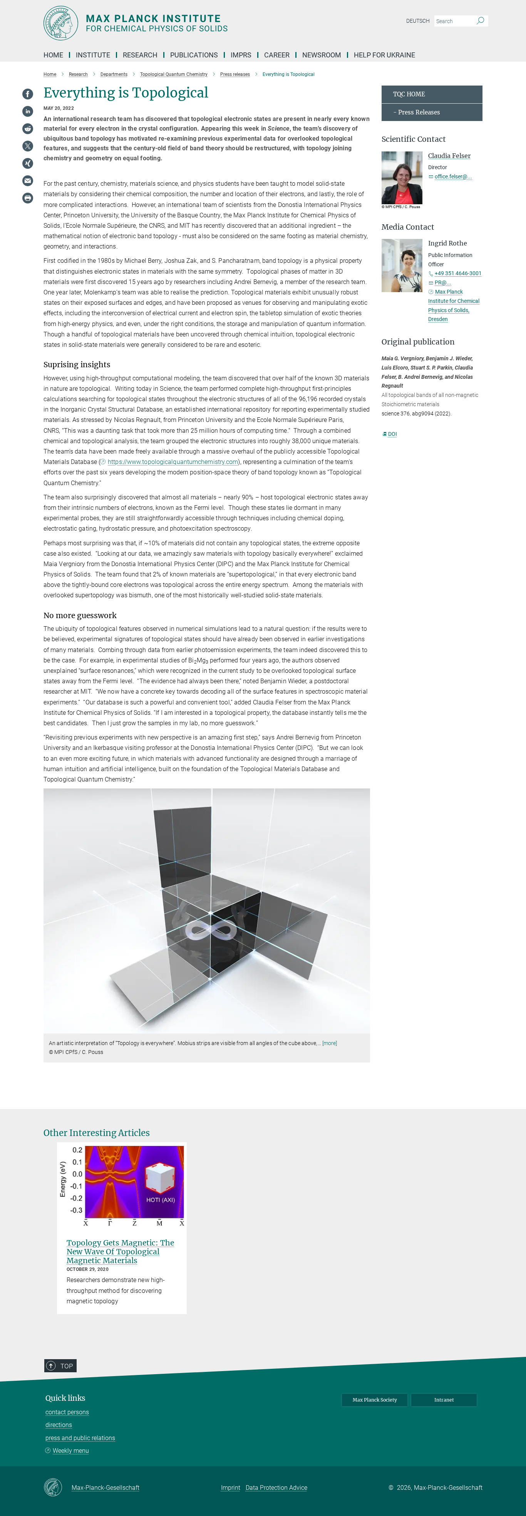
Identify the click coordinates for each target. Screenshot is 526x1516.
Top (66, 1366)
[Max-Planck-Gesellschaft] (58, 1488)
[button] (363, 1028)
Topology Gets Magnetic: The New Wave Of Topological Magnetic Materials (120, 1251)
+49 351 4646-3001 (458, 273)
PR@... (443, 282)
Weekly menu (71, 1450)
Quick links (65, 1398)
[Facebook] (28, 94)
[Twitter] (28, 146)
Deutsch (418, 21)
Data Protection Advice (276, 1487)
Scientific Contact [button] (414, 139)
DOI (392, 434)
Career (277, 55)
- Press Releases (416, 112)
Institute (93, 55)
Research (140, 55)
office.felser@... (453, 176)
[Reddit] (28, 128)
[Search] (480, 21)
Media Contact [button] (408, 227)
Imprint (230, 1487)
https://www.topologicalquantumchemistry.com (173, 462)
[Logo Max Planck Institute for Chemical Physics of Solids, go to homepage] (188, 23)
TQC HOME (409, 94)
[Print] (28, 198)
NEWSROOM (321, 55)
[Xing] (28, 163)
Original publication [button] (418, 342)
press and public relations (80, 1438)
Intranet (444, 1400)
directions (58, 1425)
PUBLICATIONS (194, 55)
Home (53, 55)
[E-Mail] (28, 181)
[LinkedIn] (28, 111)
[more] (329, 1043)
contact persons (67, 1412)
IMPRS (241, 55)
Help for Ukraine (384, 55)
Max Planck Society (375, 1400)
